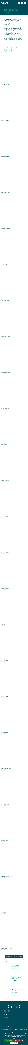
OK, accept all (8, 1040)
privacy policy (14, 1038)
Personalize (14, 1042)
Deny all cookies (19, 1040)
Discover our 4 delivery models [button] (14, 956)
